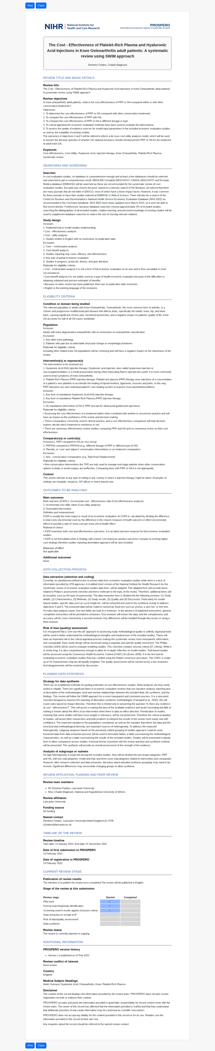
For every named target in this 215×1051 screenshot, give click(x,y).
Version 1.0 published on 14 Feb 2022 (68, 955)
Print (30, 5)
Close (41, 5)
